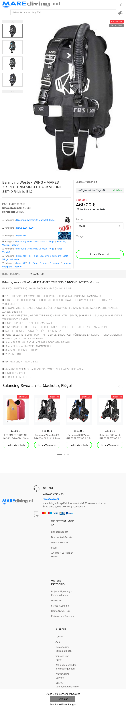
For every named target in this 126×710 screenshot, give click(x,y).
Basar (54, 547)
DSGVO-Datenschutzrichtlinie (67, 684)
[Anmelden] (121, 4)
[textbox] (63, 12)
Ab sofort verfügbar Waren (62, 554)
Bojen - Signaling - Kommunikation (61, 593)
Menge (80, 236)
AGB (57, 641)
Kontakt (59, 636)
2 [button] (64, 454)
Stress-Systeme (60, 605)
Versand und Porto (62, 658)
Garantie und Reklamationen (63, 649)
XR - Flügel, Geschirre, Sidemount (44, 256)
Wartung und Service (62, 675)
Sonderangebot (59, 531)
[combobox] (63, 12)
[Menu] (5, 12)
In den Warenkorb (99, 254)
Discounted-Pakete (61, 537)
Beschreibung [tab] (11, 273)
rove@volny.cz (51, 498)
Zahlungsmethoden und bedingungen (66, 666)
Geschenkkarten (60, 542)
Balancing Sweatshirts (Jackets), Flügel (35, 241)
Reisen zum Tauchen (62, 616)
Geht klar (63, 699)
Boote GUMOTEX (60, 610)
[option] (73, 99)
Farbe (79, 219)
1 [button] (59, 454)
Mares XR (21, 256)
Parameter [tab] (37, 273)
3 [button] (68, 454)
